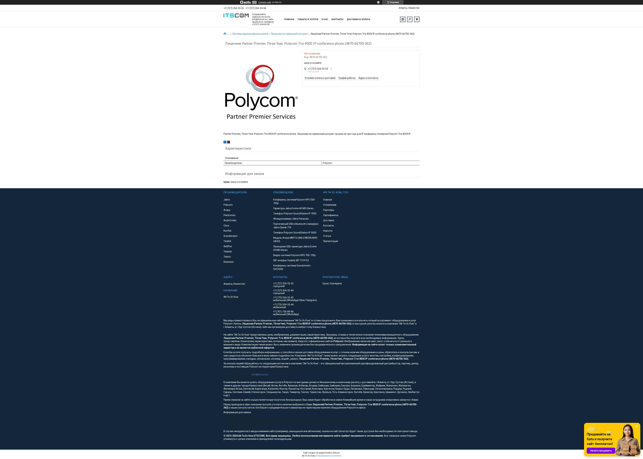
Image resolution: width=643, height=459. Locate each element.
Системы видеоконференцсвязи (250, 33)
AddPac (228, 246)
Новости (327, 230)
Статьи (327, 236)
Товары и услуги (308, 19)
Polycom (228, 204)
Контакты (337, 19)
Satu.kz (336, 453)
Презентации (330, 241)
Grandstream (231, 236)
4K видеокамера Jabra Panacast (291, 218)
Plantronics (229, 215)
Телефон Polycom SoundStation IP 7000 (294, 213)
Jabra (227, 199)
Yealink (227, 241)
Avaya (227, 210)
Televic (227, 256)
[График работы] (402, 19)
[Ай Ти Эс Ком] (236, 19)
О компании (329, 204)
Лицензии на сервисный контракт (289, 33)
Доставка (328, 220)
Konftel (227, 230)
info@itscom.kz (260, 374)
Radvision (229, 262)
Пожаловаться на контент (328, 456)
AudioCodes (230, 220)
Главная (289, 19)
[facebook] (225, 142)
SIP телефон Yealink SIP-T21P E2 (291, 260)
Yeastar (228, 251)
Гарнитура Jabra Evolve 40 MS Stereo (293, 208)
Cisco (226, 225)
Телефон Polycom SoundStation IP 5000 (294, 232)
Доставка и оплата (358, 19)
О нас (325, 19)
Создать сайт (264, 2)
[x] (228, 142)
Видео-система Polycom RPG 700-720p (294, 255)
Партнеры (328, 210)
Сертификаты (330, 215)
